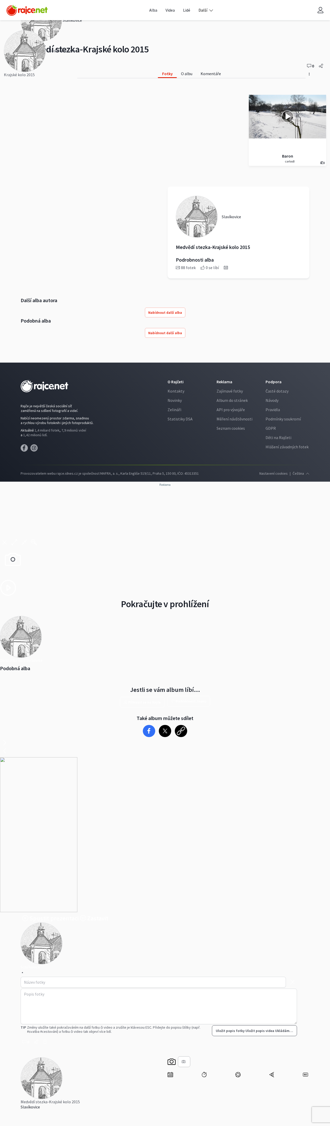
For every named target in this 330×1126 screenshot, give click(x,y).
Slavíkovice (30, 1106)
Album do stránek (232, 400)
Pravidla (273, 409)
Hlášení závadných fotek (287, 446)
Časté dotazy (277, 391)
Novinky (175, 400)
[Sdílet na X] (165, 731)
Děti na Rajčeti (278, 437)
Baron (287, 156)
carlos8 (289, 161)
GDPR (271, 428)
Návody (272, 400)
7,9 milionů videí (73, 430)
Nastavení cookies (273, 473)
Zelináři (174, 409)
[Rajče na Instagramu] (34, 449)
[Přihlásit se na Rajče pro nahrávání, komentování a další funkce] (320, 10)
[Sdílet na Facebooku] (149, 731)
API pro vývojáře (231, 409)
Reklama (224, 381)
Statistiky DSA (180, 418)
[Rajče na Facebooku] (25, 449)
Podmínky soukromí (283, 418)
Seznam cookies (231, 428)
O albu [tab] (186, 73)
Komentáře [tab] (211, 73)
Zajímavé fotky (230, 391)
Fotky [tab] (167, 73)
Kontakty (176, 391)
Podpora (274, 381)
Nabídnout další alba (165, 312)
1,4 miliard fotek (47, 430)
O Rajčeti (176, 381)
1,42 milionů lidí (35, 435)
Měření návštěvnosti (234, 418)
